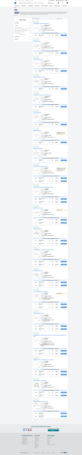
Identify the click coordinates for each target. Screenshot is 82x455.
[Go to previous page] (33, 420)
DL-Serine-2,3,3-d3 (38, 270)
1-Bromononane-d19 (38, 313)
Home (15, 7)
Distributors (49, 440)
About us (16, 0)
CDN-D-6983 (46, 188)
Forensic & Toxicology (25, 441)
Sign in (42, 68)
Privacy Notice (43, 452)
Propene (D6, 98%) (38, 148)
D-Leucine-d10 (37, 112)
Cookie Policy (48, 452)
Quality (19, 0)
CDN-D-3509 (46, 403)
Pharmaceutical (25, 438)
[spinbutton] (51, 35)
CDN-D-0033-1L (47, 150)
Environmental (25, 440)
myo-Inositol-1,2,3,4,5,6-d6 (40, 380)
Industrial (24, 442)
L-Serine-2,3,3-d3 (37, 229)
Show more (23, 34)
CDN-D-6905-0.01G (47, 96)
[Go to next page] (45, 420)
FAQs (48, 439)
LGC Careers (36, 439)
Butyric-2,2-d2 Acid (38, 208)
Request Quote (64, 413)
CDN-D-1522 (46, 251)
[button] (23, 23)
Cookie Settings (53, 452)
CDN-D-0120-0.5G (47, 60)
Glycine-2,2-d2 (36, 41)
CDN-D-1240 (46, 230)
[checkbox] (15, 27)
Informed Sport (37, 445)
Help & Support (27, 0)
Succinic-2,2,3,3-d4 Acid (39, 77)
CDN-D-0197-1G (47, 78)
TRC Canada (36, 446)
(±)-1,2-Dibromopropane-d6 (40, 291)
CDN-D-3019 (46, 382)
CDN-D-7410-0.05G (47, 25)
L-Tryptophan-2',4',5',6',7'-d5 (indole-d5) (43, 249)
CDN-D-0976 (46, 209)
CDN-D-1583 (46, 272)
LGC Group (36, 437)
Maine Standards (37, 440)
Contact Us (48, 438)
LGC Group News (37, 438)
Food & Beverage (25, 439)
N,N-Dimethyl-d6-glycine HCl (40, 401)
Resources (23, 0)
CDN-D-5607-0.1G (47, 114)
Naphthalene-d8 (37, 130)
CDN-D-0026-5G (47, 132)
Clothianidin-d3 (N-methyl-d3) (41, 23)
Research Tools (25, 437)
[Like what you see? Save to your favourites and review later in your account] (63, 3)
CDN (43, 62)
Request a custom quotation (51, 444)
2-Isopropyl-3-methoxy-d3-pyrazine (42, 95)
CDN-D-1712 (46, 293)
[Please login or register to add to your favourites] (47, 35)
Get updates (53, 430)
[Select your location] (66, 0)
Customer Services (49, 437)
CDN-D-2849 (46, 361)
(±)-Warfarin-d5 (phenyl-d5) (40, 166)
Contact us (32, 0)
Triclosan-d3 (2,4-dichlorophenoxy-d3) (42, 187)
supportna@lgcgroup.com (60, 0)
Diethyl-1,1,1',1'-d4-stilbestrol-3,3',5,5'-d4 (43, 359)
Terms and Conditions (37, 452)
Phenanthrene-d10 (38, 59)
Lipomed (36, 447)
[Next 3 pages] (43, 420)
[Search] (42, 3)
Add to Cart (63, 35)
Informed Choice (37, 444)
